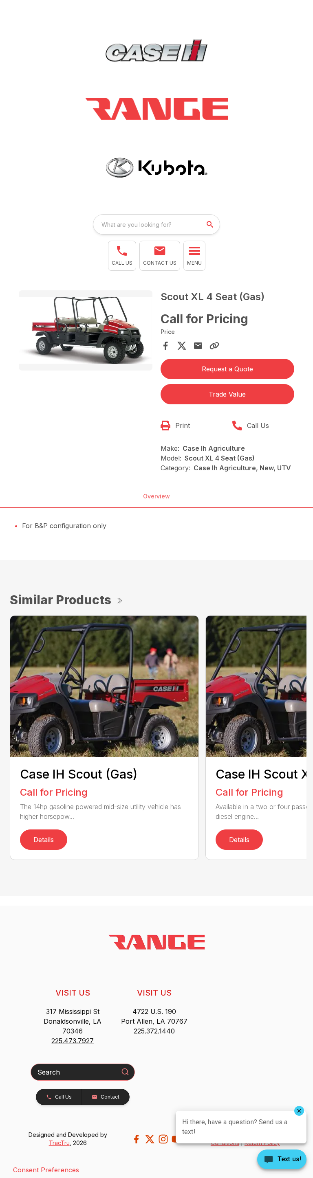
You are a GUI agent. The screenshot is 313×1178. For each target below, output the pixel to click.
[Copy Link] (214, 346)
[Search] (125, 1072)
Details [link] (43, 840)
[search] (211, 224)
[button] (122, 256)
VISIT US (72, 993)
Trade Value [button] (227, 394)
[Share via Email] (198, 346)
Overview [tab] (156, 496)
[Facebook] (136, 1139)
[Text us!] (282, 1160)
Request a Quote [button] (227, 369)
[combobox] (156, 224)
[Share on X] (182, 346)
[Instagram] (163, 1139)
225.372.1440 (154, 1031)
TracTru (59, 1142)
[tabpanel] (85, 331)
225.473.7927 (72, 1041)
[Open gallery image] (85, 330)
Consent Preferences (46, 1170)
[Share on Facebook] (165, 346)
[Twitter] (150, 1139)
